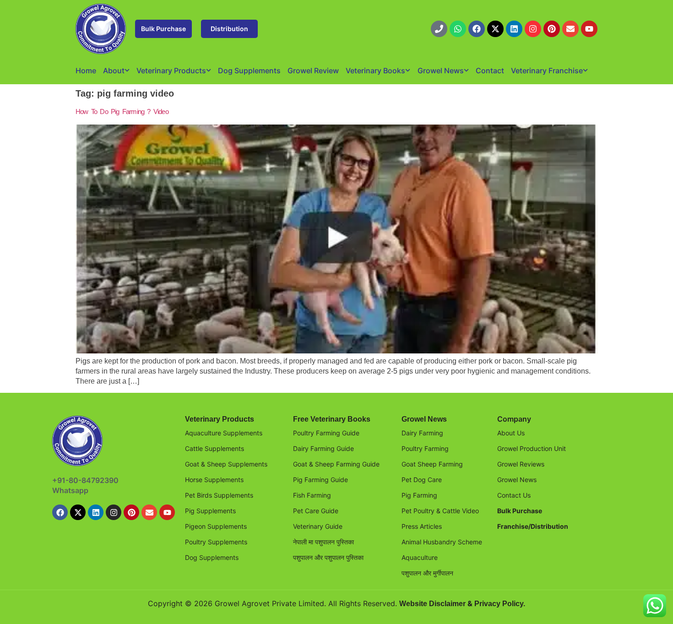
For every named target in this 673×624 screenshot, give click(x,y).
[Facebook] (476, 29)
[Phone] (439, 29)
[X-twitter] (495, 29)
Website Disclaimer (432, 604)
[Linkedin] (514, 29)
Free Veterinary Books (331, 419)
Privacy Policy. (499, 604)
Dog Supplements (249, 70)
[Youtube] (589, 29)
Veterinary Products (171, 70)
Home (86, 70)
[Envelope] (570, 29)
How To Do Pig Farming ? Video (122, 111)
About (114, 70)
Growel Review (313, 70)
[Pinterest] (551, 29)
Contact (490, 70)
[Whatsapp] (458, 29)
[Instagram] (533, 29)
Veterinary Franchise (547, 70)
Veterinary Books (375, 70)
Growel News (441, 70)
